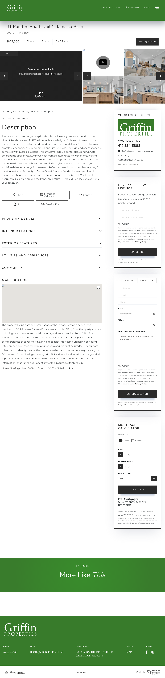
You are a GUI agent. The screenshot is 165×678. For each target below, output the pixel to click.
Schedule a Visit (147, 281)
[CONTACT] (147, 42)
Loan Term (124, 435)
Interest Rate (125, 473)
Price (121, 449)
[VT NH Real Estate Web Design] (148, 672)
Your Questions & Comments (131, 331)
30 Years (126, 441)
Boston (42, 368)
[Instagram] (152, 652)
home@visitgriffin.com (46, 652)
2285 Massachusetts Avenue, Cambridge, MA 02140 (94, 653)
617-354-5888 (133, 7)
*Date (120, 309)
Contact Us (122, 164)
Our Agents (133, 164)
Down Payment (126, 461)
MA (24, 368)
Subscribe (137, 252)
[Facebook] (147, 652)
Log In (117, 7)
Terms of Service (130, 405)
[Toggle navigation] (151, 7)
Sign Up (107, 7)
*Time (121, 320)
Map (129, 652)
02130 (51, 368)
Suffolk (32, 368)
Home (5, 368)
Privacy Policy (140, 242)
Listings (15, 368)
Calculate (137, 489)
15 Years (138, 441)
